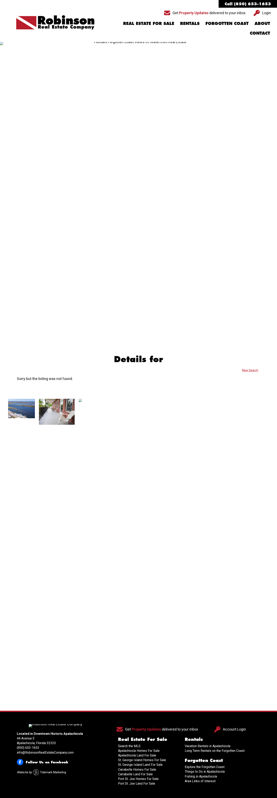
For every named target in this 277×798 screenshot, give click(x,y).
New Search (250, 370)
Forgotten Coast (227, 23)
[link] (21, 551)
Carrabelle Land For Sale (135, 774)
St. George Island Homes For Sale (142, 760)
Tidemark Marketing (53, 772)
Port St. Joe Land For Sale (136, 783)
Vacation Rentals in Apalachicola (207, 746)
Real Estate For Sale (148, 23)
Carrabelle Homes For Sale (137, 769)
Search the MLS (129, 746)
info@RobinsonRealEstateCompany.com (45, 752)
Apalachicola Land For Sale (137, 755)
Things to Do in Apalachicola (205, 771)
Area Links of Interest (200, 781)
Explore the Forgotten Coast (204, 767)
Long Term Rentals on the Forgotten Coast (215, 751)
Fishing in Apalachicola (201, 776)
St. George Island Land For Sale (140, 765)
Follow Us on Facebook (47, 762)
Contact (260, 33)
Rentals (190, 23)
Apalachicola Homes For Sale (139, 751)
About (262, 23)
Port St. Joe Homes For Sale (138, 779)
